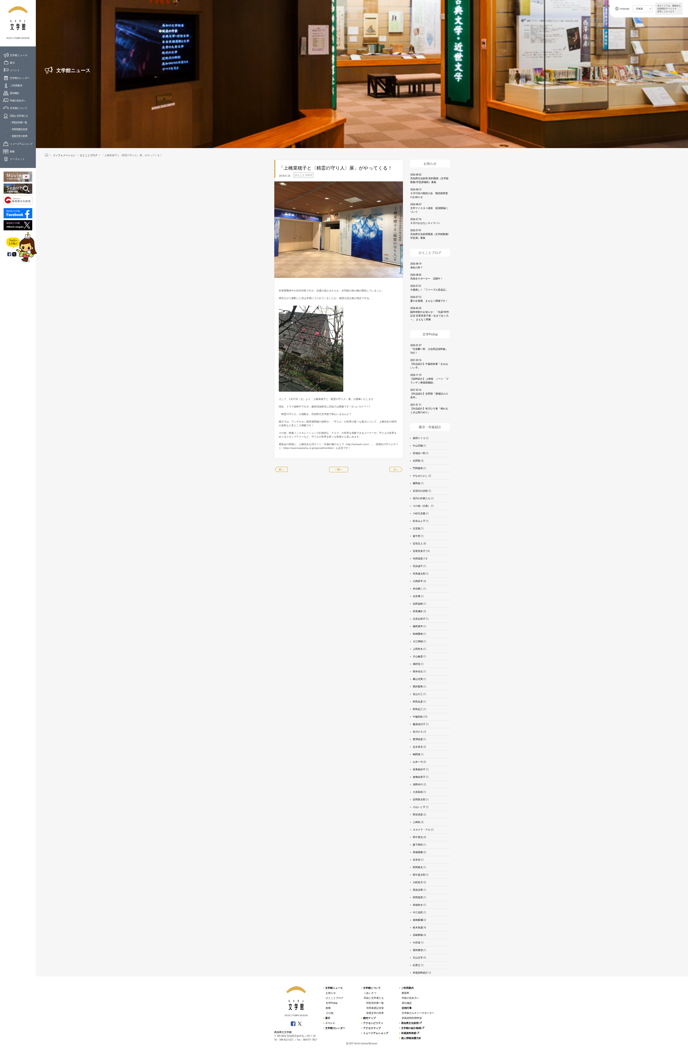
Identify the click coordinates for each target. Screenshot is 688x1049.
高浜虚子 (418, 566)
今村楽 (416, 942)
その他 (329, 1013)
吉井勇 (416, 596)
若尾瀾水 (418, 611)
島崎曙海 (418, 633)
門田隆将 (418, 468)
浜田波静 (418, 603)
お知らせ (331, 992)
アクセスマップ (372, 1028)
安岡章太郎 (419, 799)
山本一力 (418, 761)
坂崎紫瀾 (418, 920)
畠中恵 (416, 536)
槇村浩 (416, 664)
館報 (12, 151)
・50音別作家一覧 (18, 122)
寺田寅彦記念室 (375, 1008)
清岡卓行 (418, 784)
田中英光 (418, 837)
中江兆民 (418, 912)
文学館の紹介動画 (411, 1028)
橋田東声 (418, 626)
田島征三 (418, 709)
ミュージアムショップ (21, 143)
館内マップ (369, 1018)
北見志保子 (419, 618)
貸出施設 (14, 93)
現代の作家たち (421, 498)
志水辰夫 (418, 746)
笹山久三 (418, 694)
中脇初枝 (418, 716)
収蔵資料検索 (409, 1033)
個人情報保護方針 (411, 1038)
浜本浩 (416, 859)
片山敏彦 (418, 656)
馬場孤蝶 (418, 852)
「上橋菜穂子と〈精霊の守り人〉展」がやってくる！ (335, 168)
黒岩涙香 (418, 889)
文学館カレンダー (20, 78)
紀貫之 (416, 965)
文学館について (18, 108)
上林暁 (416, 822)
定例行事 (407, 1008)
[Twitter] (14, 254)
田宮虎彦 (418, 814)
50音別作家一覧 (375, 1002)
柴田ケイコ (419, 438)
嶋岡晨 (416, 754)
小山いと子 (419, 807)
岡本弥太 (418, 671)
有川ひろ (418, 731)
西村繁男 (418, 686)
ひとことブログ (334, 997)
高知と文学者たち (19, 115)
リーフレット (17, 159)
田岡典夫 (418, 867)
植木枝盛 (418, 927)
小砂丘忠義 (419, 513)
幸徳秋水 (418, 904)
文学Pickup (332, 1002)
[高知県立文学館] (46, 155)
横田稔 (416, 483)
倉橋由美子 (419, 776)
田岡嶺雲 (418, 897)
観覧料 (405, 992)
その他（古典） (421, 505)
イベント (15, 70)
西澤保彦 (418, 739)
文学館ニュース (18, 55)
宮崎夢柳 (418, 935)
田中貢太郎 (419, 874)
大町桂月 (418, 882)
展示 (12, 62)
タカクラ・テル (421, 829)
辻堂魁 (416, 528)
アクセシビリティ (373, 1023)
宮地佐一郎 (419, 453)
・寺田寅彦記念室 (18, 129)
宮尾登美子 (419, 551)
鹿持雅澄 (418, 950)
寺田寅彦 (418, 558)
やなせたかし (420, 475)
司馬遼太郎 (419, 573)
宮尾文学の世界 (375, 1013)
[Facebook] (9, 254)
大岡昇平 (418, 581)
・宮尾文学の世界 (18, 136)
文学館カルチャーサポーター (418, 1013)
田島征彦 (418, 701)
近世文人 (418, 543)
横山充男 (418, 679)
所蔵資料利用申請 (412, 1018)
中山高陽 (418, 445)
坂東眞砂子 (419, 769)
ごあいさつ (370, 992)
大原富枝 (418, 792)
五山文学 (418, 957)
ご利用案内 (16, 85)
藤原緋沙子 (419, 724)
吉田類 (416, 460)
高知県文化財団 (410, 1023)
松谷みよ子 (419, 520)
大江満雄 (418, 641)
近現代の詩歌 (420, 490)
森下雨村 (418, 844)
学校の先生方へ (18, 100)
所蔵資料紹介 (420, 972)
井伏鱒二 (418, 588)
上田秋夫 (418, 648)
